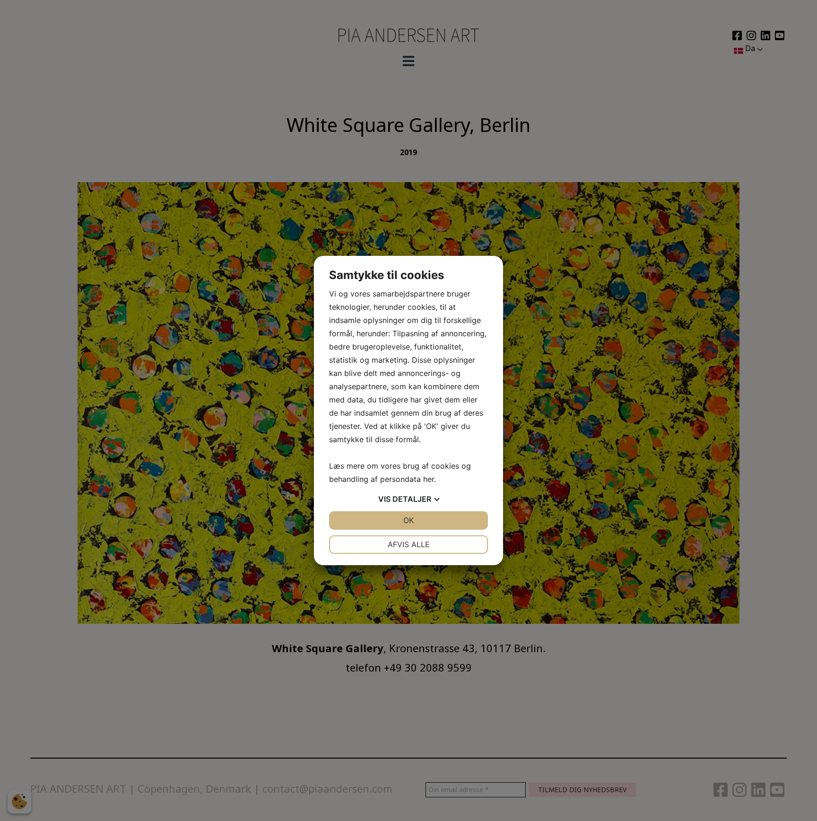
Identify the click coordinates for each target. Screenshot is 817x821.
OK (408, 520)
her (428, 479)
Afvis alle (409, 544)
